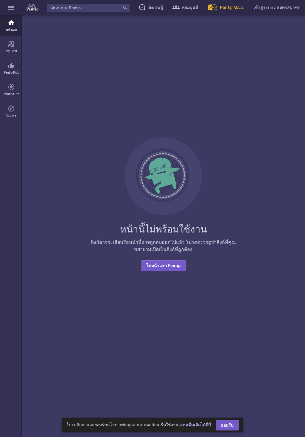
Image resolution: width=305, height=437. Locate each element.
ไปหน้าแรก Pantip (163, 265)
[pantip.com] (32, 7)
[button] (11, 7)
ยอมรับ (227, 425)
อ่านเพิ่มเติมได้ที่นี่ (195, 424)
